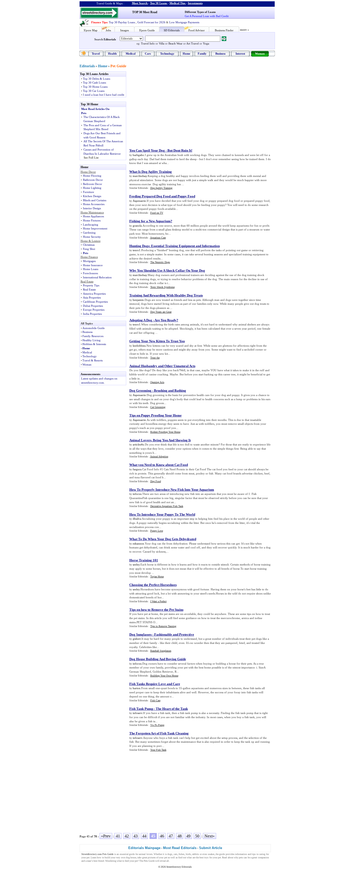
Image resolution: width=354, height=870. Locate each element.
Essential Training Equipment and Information (185, 246)
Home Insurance (93, 265)
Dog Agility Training (161, 188)
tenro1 (136, 250)
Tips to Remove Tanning (163, 626)
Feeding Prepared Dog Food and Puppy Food (162, 196)
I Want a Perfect (158, 601)
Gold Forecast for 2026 (151, 22)
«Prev (106, 836)
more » (244, 30)
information (241, 854)
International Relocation (97, 277)
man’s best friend (95, 861)
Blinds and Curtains (94, 200)
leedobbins (139, 345)
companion (263, 857)
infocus (137, 493)
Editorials (110, 39)
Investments (195, 3)
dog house (131, 857)
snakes (211, 854)
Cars (148, 53)
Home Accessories (93, 204)
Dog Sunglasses (140, 634)
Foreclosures (90, 273)
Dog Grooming (140, 390)
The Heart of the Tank (172, 709)
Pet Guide (118, 66)
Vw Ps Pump (157, 725)
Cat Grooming (157, 407)
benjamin (138, 299)
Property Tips (91, 285)
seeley (136, 564)
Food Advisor (196, 30)
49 (188, 836)
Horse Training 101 (143, 560)
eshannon (138, 543)
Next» (209, 836)
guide (132, 854)
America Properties (94, 293)
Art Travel (192, 43)
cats (176, 854)
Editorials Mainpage (144, 848)
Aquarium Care (158, 237)
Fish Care (155, 700)
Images (124, 30)
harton (136, 688)
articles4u (138, 444)
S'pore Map (90, 30)
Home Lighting (92, 187)
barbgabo (138, 155)
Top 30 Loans (158, 3)
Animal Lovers (140, 440)
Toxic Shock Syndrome (162, 287)
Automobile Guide (93, 328)
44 (144, 836)
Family (202, 53)
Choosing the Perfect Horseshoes (153, 585)
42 (127, 836)
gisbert (137, 638)
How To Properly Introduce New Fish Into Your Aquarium (171, 490)
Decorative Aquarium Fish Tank (166, 506)
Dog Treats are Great (161, 311)
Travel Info (148, 43)
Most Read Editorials (179, 848)
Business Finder (224, 30)
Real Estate (89, 289)
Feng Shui (89, 248)
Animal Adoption (159, 456)
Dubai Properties (93, 305)
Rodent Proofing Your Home (165, 431)
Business (220, 53)
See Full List (91, 157)
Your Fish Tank (158, 749)
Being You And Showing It (172, 440)
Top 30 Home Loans (95, 86)
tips (254, 854)
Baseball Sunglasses (160, 650)
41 (118, 836)
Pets (85, 253)
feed (127, 861)
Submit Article (210, 848)
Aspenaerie (139, 200)
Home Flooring (92, 175)
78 (95, 836)
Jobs (108, 30)
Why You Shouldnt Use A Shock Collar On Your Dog (167, 270)
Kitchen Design (92, 196)
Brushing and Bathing (170, 390)
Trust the (155, 357)
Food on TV (156, 212)
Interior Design (92, 208)
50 (197, 836)
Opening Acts (157, 382)
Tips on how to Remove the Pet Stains (156, 610)
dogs (169, 854)
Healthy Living (91, 340)
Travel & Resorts (92, 360)
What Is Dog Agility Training (150, 172)
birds (188, 854)
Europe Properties (93, 309)
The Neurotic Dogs (160, 262)
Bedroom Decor (92, 183)
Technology (167, 53)
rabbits (195, 854)
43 (135, 836)
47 (171, 836)
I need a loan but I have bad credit (103, 94)
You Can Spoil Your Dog (147, 150)
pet (165, 857)
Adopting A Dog (140, 320)
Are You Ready (165, 320)
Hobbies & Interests (94, 344)
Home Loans (90, 269)
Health (112, 53)
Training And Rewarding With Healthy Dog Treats (166, 295)
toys (206, 857)
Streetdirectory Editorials (179, 867)
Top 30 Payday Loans (122, 22)
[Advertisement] (172, 107)
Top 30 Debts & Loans (96, 78)
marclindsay (140, 175)
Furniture (88, 192)
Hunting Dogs (139, 246)
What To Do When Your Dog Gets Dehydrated (162, 539)
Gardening (89, 232)
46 (162, 836)
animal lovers (145, 854)
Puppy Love (156, 530)
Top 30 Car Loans (93, 90)
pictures (152, 857)
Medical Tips (177, 3)
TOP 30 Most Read (144, 12)
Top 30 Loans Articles (94, 74)
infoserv (137, 713)
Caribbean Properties (95, 301)
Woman (260, 53)
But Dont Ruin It (179, 150)
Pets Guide (149, 861)
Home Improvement (95, 228)
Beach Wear (175, 43)
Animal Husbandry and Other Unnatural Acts (162, 366)
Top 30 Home (89, 104)
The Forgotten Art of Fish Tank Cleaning (159, 733)
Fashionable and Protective (174, 634)
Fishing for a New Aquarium (150, 221)
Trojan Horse (157, 576)
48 (180, 836)
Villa (161, 43)
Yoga (206, 43)
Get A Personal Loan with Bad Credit (207, 16)
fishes (182, 854)
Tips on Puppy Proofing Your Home (155, 415)
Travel (96, 53)
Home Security (92, 236)
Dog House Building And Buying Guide (157, 659)
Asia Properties (92, 297)
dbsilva (137, 518)
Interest (240, 53)
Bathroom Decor (93, 179)
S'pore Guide (147, 30)
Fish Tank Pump (141, 709)
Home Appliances (93, 216)
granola (137, 225)
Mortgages (89, 261)
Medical (131, 53)
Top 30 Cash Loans (94, 82)
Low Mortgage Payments (184, 22)
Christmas (89, 244)
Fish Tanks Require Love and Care (154, 684)
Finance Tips (99, 22)
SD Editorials (172, 30)
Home (186, 53)
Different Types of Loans (200, 11)
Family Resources (92, 336)
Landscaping (90, 224)
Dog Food (155, 481)
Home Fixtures (92, 220)
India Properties (92, 313)
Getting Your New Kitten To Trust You (157, 341)
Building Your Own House (164, 675)
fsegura (137, 469)
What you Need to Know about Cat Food (158, 465)
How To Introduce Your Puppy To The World (162, 514)
